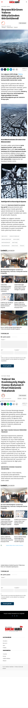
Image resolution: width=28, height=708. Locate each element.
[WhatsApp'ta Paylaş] (8, 69)
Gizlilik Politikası (6, 658)
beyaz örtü (4, 236)
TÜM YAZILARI (22, 23)
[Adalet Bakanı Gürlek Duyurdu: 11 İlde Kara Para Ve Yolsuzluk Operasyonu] (14, 554)
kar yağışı (15, 242)
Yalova (15, 27)
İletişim (4, 660)
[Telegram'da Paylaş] (11, 69)
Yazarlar (5, 654)
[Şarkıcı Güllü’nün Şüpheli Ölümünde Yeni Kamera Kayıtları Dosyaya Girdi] (20, 297)
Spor (4, 645)
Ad (2, 350)
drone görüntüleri (6, 239)
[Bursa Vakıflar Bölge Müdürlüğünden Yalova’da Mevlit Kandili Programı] (14, 318)
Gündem (5, 641)
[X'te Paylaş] (5, 69)
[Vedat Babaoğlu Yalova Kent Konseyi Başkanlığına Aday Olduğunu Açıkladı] (20, 279)
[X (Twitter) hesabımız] (14, 616)
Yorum (3, 339)
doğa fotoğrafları (14, 236)
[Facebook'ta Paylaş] (2, 69)
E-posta (17, 350)
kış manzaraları (5, 245)
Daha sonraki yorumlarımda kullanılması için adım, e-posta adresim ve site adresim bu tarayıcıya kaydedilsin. (13, 359)
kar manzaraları (6, 242)
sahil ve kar (15, 245)
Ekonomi (5, 643)
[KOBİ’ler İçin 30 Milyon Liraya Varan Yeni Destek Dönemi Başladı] (7, 297)
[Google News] (24, 70)
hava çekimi (16, 239)
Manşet (3, 27)
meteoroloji (9, 27)
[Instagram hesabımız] (16, 616)
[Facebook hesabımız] (12, 616)
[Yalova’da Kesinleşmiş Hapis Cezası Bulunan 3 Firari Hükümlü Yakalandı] (7, 279)
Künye (4, 656)
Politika (4, 647)
